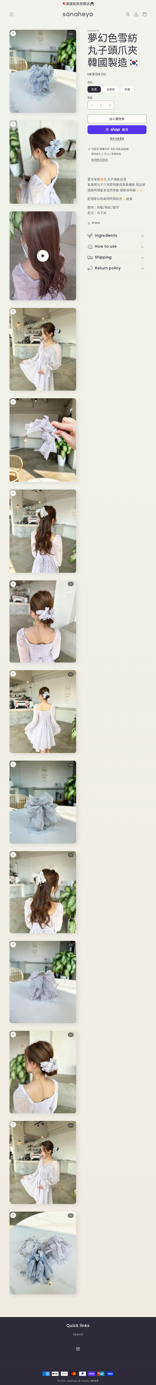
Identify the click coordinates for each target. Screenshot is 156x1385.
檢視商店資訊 (99, 160)
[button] (11, 14)
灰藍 (94, 89)
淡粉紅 (111, 89)
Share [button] (96, 223)
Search (78, 1334)
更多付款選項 (117, 138)
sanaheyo (72, 1380)
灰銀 (127, 89)
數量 (90, 97)
